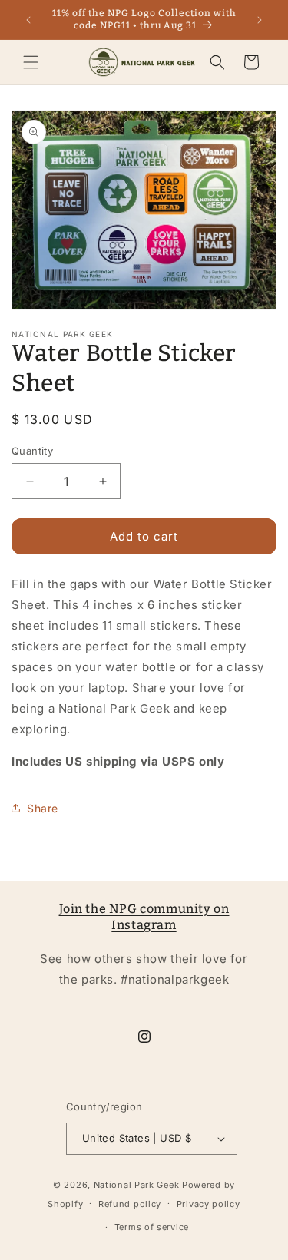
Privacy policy (208, 1204)
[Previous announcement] (28, 20)
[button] (31, 62)
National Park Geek (137, 1184)
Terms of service (151, 1227)
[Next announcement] (259, 20)
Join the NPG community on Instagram (144, 916)
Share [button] (42, 808)
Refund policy (129, 1204)
